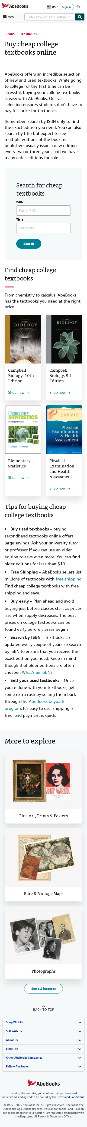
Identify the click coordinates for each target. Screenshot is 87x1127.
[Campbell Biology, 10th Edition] (23, 339)
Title (19, 220)
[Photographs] (43, 935)
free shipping (68, 579)
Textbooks (28, 34)
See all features (43, 989)
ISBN (19, 202)
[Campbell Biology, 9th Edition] (64, 339)
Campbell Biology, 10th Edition (21, 375)
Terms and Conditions (70, 1097)
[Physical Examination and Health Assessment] (64, 429)
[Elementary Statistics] (23, 429)
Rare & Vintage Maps (43, 894)
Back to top (43, 1009)
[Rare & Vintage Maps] (43, 857)
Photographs (44, 971)
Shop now (16, 392)
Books (10, 34)
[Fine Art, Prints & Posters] (43, 779)
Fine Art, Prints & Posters (43, 816)
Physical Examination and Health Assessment (61, 469)
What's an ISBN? (37, 672)
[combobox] (49, 16)
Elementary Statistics (19, 464)
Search (28, 244)
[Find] (79, 16)
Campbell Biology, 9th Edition (61, 375)
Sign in (66, 7)
